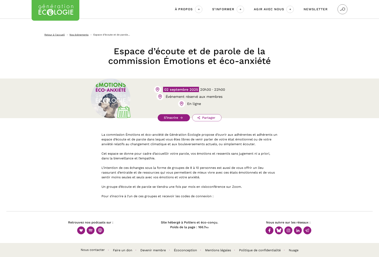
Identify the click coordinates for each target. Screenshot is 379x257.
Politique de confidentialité (260, 250)
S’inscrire (171, 118)
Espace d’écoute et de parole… (111, 34)
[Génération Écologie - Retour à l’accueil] (55, 10)
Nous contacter (93, 250)
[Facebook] (269, 230)
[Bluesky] (279, 230)
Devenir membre (153, 250)
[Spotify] (91, 230)
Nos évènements (78, 34)
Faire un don (122, 250)
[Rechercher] (342, 9)
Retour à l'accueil (54, 34)
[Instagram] (288, 230)
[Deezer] (81, 230)
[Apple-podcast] (100, 230)
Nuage (293, 250)
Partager (208, 118)
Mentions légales (218, 250)
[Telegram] (307, 230)
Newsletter (316, 9)
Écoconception (185, 250)
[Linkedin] (298, 230)
